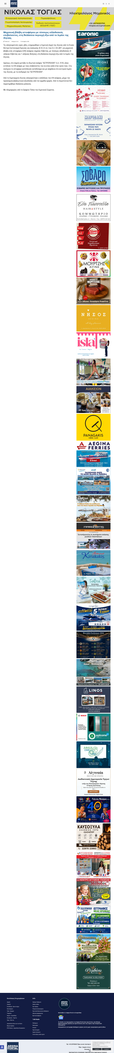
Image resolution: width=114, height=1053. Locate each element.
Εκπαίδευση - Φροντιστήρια (13, 1006)
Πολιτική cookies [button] (96, 1044)
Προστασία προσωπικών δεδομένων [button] (100, 1046)
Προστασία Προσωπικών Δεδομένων (41, 1011)
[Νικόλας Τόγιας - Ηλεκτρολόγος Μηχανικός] (57, 18)
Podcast (34, 1027)
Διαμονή (9, 1004)
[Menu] (5, 3)
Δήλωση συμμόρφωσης (38, 1013)
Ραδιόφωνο (35, 1023)
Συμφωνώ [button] (97, 1049)
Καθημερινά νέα (15, 41)
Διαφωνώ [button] (106, 1049)
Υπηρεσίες (9, 1013)
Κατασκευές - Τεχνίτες (12, 1017)
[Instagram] (106, 4)
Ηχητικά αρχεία (36, 1029)
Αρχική (8, 1002)
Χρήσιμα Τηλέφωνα (37, 1002)
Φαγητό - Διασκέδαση (11, 1015)
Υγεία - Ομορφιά (10, 1011)
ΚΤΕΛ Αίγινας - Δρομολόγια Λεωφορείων (16, 1028)
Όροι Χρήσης (35, 1006)
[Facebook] (103, 4)
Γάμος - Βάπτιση (10, 1020)
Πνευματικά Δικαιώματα (38, 1008)
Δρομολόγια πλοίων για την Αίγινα (14, 1023)
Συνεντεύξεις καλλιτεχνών (39, 1034)
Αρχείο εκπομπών (36, 1032)
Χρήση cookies (36, 1004)
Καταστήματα (10, 1008)
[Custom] (109, 4)
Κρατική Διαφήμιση (37, 1015)
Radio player (35, 1025)
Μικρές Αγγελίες (10, 1025)
